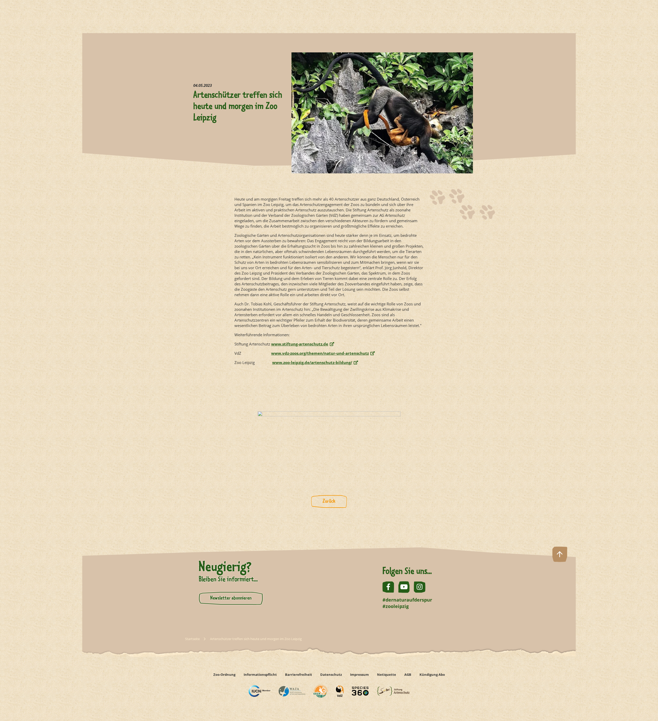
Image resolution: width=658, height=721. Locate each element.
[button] (642, 705)
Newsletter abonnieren (230, 598)
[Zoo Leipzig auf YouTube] (404, 587)
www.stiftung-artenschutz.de (299, 344)
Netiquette (386, 674)
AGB (407, 674)
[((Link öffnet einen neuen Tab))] (259, 691)
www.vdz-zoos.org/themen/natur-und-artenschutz (320, 353)
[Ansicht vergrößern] (329, 428)
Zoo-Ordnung (224, 674)
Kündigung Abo (432, 674)
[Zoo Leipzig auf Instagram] (419, 587)
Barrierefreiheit (298, 674)
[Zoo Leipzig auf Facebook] (388, 587)
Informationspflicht (260, 674)
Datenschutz (331, 674)
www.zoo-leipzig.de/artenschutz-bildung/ (312, 362)
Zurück (329, 501)
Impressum (359, 674)
